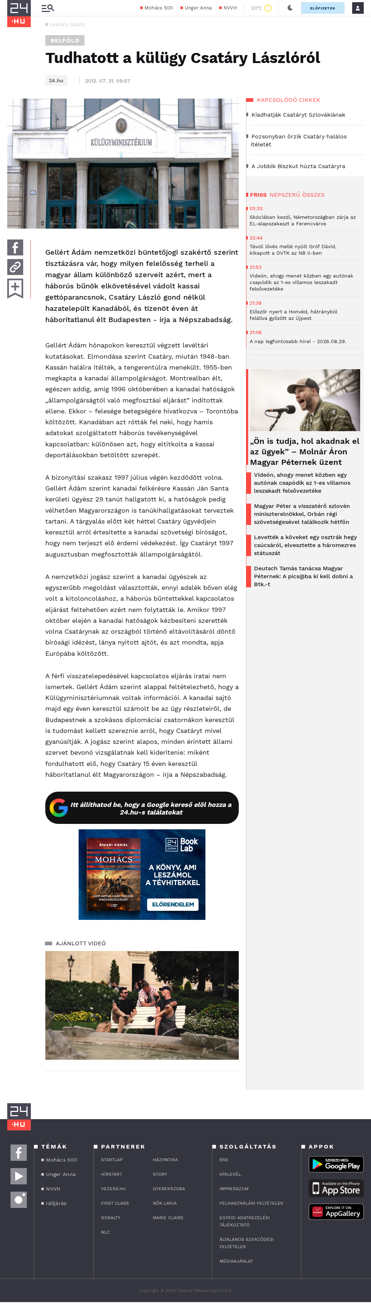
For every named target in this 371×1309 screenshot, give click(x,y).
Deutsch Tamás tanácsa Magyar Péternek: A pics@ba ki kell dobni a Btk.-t (303, 576)
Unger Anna (198, 8)
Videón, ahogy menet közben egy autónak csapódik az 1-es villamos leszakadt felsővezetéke (302, 482)
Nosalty (110, 1217)
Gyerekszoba (169, 1188)
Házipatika (165, 1159)
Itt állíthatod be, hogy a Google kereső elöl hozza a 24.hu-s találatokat (150, 808)
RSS (224, 1159)
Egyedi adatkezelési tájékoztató (245, 1221)
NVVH (230, 8)
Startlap (111, 1159)
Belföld (64, 40)
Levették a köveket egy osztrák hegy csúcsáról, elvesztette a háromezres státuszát (305, 545)
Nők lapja (165, 1203)
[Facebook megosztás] (15, 247)
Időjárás (56, 1203)
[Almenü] (48, 8)
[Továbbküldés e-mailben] (15, 267)
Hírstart (111, 1174)
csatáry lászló (67, 24)
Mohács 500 (159, 8)
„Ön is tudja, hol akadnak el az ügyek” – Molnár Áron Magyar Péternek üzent (304, 452)
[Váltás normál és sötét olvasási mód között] (290, 8)
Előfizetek (322, 8)
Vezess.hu (113, 1188)
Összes (313, 194)
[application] (142, 1005)
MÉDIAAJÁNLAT (236, 1261)
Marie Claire (168, 1217)
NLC (105, 1232)
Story (160, 1174)
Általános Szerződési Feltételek (247, 1243)
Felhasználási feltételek (251, 1203)
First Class (115, 1203)
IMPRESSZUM (234, 1188)
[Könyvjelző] (15, 289)
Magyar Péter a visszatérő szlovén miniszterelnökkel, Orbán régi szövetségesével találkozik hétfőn (302, 514)
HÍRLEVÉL (230, 1174)
